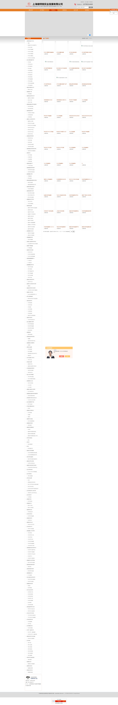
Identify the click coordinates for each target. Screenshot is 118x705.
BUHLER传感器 (31, 197)
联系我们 (91, 1)
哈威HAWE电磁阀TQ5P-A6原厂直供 (48, 195)
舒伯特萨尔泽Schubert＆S (32, 397)
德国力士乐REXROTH (31, 119)
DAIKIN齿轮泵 (30, 596)
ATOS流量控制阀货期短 (74, 68)
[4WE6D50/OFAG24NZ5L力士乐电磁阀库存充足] (74, 109)
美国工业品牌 (29, 347)
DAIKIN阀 (29, 602)
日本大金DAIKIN (30, 589)
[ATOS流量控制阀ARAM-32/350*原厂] (61, 46)
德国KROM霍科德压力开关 (33, 435)
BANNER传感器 (31, 570)
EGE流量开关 (30, 448)
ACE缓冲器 (30, 157)
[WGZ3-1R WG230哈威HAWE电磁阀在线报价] (74, 173)
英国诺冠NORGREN (30, 336)
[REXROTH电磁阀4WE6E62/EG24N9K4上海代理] (74, 94)
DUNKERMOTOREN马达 (32, 467)
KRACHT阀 (30, 102)
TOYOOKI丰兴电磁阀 (32, 617)
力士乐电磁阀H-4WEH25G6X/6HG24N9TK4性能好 (62, 163)
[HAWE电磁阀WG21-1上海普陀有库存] (87, 173)
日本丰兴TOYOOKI (30, 613)
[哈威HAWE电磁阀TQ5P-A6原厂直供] (49, 189)
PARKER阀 (30, 140)
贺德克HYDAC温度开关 (32, 45)
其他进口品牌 (29, 361)
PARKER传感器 (31, 144)
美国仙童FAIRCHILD (31, 606)
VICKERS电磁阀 (31, 541)
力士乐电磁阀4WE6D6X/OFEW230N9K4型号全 (74, 131)
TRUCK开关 (30, 201)
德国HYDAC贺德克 (31, 226)
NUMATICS (30, 556)
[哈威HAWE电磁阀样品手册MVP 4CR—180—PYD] (74, 205)
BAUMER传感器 (31, 328)
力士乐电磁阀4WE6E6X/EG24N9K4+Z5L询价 (62, 115)
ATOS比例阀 (30, 81)
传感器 (29, 414)
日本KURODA (29, 513)
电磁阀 (29, 338)
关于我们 (42, 10)
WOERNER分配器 (31, 169)
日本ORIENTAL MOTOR (31, 490)
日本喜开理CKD (30, 619)
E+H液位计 (30, 260)
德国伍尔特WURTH (30, 279)
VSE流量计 (30, 93)
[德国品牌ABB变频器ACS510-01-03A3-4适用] (74, 78)
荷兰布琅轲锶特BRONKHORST (30, 296)
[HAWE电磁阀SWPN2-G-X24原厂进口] (74, 189)
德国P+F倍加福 (30, 220)
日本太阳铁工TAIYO (30, 357)
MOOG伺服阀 (30, 239)
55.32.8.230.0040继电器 (32, 471)
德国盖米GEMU (30, 423)
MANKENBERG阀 (31, 395)
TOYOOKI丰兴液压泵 (32, 615)
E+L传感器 (30, 575)
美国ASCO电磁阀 (31, 233)
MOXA (29, 408)
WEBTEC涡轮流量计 (31, 657)
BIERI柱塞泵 (30, 334)
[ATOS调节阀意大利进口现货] (87, 46)
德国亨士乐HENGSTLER (31, 283)
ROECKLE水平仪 (31, 524)
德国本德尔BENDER (31, 564)
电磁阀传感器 (30, 672)
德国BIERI (29, 332)
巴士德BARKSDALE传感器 (33, 243)
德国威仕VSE (29, 91)
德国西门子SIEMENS (32, 214)
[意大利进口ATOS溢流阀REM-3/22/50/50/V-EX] (61, 62)
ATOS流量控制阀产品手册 (62, 84)
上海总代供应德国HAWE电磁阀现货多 (61, 211)
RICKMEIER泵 (30, 108)
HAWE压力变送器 (31, 112)
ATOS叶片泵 (30, 72)
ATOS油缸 (30, 68)
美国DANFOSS (30, 670)
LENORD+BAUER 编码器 (32, 290)
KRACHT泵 (30, 100)
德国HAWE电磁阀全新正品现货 (86, 227)
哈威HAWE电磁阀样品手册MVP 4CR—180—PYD (74, 211)
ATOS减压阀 (30, 85)
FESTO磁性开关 (31, 271)
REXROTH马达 (30, 131)
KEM (29, 480)
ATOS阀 (29, 62)
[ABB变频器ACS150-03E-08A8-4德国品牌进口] (49, 94)
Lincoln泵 (29, 385)
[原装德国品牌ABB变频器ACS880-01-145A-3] (87, 78)
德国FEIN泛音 (29, 509)
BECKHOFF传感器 (31, 562)
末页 (65, 231)
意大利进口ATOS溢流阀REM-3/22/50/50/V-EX (62, 68)
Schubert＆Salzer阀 (31, 399)
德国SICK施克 (30, 218)
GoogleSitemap (77, 693)
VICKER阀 (30, 532)
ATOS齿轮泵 (30, 66)
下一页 (62, 231)
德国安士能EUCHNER (31, 389)
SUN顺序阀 (30, 311)
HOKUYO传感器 (31, 528)
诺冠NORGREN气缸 (31, 340)
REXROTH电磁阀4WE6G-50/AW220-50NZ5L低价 (86, 131)
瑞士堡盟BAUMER (30, 321)
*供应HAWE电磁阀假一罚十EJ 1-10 (61, 227)
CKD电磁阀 (30, 621)
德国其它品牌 (30, 209)
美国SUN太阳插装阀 (31, 315)
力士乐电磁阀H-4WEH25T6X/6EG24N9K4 (74, 163)
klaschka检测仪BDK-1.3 (32, 294)
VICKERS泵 (30, 537)
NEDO (28, 442)
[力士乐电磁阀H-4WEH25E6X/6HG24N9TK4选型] (87, 141)
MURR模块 (30, 587)
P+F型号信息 (30, 165)
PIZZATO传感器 (31, 581)
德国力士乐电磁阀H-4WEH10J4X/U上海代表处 (49, 179)
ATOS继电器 (30, 70)
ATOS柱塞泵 (30, 76)
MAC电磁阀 (30, 351)
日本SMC (28, 640)
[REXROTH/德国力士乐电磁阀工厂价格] (61, 125)
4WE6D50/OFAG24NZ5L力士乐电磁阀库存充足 (74, 115)
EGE (28, 446)
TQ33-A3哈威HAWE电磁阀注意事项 (61, 195)
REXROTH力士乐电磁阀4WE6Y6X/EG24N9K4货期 (48, 131)
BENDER (29, 566)
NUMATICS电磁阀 (31, 551)
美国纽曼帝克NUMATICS (32, 353)
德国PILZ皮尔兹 (31, 216)
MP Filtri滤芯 (30, 404)
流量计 (29, 416)
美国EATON (29, 499)
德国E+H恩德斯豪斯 (31, 222)
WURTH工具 (30, 281)
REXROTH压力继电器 (32, 125)
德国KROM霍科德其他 (32, 431)
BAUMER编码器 (31, 323)
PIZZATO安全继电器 (31, 579)
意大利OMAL (29, 473)
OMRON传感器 (30, 370)
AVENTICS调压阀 (31, 638)
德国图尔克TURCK (30, 199)
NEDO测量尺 (30, 444)
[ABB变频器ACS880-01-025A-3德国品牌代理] (61, 94)
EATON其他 (30, 501)
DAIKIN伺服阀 (30, 600)
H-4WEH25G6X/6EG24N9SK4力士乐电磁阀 (87, 163)
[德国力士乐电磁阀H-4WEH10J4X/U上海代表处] (49, 173)
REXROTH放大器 (31, 127)
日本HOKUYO (29, 526)
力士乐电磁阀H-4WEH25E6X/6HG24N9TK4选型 (87, 147)
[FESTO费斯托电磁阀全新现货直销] (49, 46)
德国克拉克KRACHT (30, 95)
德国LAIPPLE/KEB (30, 461)
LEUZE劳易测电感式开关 (32, 454)
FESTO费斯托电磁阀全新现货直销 (49, 52)
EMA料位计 (30, 520)
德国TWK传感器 (31, 228)
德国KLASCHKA (30, 292)
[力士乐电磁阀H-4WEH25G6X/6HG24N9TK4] (49, 157)
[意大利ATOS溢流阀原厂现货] (87, 62)
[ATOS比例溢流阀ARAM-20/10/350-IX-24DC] (74, 46)
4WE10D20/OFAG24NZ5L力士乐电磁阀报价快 (87, 115)
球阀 (28, 43)
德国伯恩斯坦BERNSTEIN (32, 180)
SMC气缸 (29, 642)
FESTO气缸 (30, 277)
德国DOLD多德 (30, 418)
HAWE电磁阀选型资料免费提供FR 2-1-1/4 (86, 211)
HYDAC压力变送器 (31, 57)
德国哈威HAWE (30, 110)
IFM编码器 (30, 176)
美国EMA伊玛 (29, 518)
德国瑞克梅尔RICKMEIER (31, 104)
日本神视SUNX (30, 625)
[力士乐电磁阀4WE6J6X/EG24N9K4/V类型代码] (87, 94)
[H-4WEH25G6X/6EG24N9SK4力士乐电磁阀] (87, 157)
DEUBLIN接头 (29, 437)
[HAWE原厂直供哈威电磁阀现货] (49, 205)
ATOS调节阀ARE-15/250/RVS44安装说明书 (49, 84)
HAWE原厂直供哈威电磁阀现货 (48, 211)
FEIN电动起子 (30, 511)
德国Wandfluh (29, 665)
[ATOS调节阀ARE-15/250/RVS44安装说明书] (49, 78)
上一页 (59, 231)
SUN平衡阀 (30, 309)
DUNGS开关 (30, 252)
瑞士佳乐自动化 (31, 486)
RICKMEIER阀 (30, 106)
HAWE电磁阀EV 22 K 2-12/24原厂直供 (49, 227)
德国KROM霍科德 (30, 427)
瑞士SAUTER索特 (30, 374)
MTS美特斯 (30, 349)
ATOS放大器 (30, 64)
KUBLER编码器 (31, 188)
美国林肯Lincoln (30, 380)
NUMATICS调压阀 (31, 558)
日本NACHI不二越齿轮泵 (32, 634)
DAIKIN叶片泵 (30, 598)
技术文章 (76, 10)
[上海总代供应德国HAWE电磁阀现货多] (61, 205)
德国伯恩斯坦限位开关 (32, 184)
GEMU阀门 (30, 425)
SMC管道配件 (30, 653)
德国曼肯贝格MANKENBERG (32, 393)
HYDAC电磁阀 (30, 49)
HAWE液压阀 (30, 114)
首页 (87, 38)
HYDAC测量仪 (30, 55)
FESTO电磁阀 (30, 273)
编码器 (29, 285)
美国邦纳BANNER (30, 568)
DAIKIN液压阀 (30, 604)
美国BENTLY (29, 503)
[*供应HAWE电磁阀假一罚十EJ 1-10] (61, 220)
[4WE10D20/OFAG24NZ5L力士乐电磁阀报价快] (87, 109)
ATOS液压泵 (30, 74)
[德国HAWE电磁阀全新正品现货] (87, 220)
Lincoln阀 (29, 387)
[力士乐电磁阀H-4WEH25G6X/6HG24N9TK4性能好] (61, 157)
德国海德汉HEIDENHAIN (31, 148)
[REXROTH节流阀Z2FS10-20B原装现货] (49, 141)
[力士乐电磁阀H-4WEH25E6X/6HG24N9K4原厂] (74, 141)
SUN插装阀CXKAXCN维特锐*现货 (61, 179)
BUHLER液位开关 (31, 195)
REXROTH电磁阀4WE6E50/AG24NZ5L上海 (48, 115)
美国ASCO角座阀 (31, 235)
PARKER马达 (30, 138)
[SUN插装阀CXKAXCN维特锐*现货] (61, 173)
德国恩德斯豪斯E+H (30, 258)
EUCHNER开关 (31, 391)
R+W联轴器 (30, 247)
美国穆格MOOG (30, 237)
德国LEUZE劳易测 (30, 450)
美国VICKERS (29, 317)
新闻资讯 (65, 10)
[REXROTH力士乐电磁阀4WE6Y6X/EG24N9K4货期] (49, 125)
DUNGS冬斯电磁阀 (31, 256)
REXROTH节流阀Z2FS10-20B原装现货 (48, 147)
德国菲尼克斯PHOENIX (32, 366)
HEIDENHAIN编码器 (31, 150)
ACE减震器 (30, 159)
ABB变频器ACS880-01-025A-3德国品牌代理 (62, 100)
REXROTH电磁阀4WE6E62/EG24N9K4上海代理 (74, 100)
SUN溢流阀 (30, 313)
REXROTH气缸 (30, 129)
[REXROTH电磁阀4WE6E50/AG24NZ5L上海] (49, 109)
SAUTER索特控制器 (31, 378)
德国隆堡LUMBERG (30, 342)
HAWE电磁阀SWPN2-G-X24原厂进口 (73, 195)
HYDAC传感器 (30, 51)
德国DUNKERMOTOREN (31, 465)
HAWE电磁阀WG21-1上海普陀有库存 (87, 179)
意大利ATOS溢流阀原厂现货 (87, 68)
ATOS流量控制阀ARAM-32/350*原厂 (61, 52)
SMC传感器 (30, 646)
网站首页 (31, 10)
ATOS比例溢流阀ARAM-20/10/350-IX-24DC (73, 52)
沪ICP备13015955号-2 (69, 693)
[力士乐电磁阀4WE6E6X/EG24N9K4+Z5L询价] (61, 109)
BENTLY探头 (30, 505)
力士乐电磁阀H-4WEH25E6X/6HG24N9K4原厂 (74, 147)
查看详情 (46, 69)
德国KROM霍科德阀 (31, 433)
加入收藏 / (87, 1)
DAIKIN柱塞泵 (30, 594)
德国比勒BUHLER (30, 190)
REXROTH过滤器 (31, 123)
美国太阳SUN (29, 300)
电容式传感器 (30, 182)
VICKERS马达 (30, 539)
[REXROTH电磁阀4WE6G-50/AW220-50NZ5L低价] (87, 125)
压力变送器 (30, 412)
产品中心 (53, 10)
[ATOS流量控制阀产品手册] (61, 78)
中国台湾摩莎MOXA (30, 406)
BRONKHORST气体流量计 (33, 298)
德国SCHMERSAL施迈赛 (32, 207)
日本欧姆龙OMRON (30, 368)
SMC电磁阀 (30, 655)
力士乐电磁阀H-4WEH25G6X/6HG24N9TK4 (49, 163)
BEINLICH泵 (30, 89)
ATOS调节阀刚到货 (48, 68)
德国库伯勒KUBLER (30, 186)
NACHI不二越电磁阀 (31, 632)
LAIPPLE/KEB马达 (31, 463)
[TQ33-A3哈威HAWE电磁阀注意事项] (61, 189)
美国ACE (28, 152)
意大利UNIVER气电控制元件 (33, 488)
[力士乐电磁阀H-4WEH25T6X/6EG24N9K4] (74, 157)
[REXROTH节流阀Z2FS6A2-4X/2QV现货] (61, 141)
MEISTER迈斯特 (30, 456)
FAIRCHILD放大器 (31, 608)
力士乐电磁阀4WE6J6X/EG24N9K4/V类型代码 (87, 100)
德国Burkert (29, 661)
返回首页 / (83, 1)
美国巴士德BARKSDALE (31, 241)
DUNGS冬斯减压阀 (31, 254)
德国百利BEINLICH (30, 87)
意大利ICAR (29, 494)
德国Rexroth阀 (30, 121)
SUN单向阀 (30, 304)
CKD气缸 (29, 623)
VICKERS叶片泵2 (31, 545)
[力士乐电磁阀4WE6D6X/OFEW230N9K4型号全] (74, 125)
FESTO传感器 (30, 275)
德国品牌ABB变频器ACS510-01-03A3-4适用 (74, 84)
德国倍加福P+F (30, 163)
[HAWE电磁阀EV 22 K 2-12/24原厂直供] (49, 220)
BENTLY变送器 (30, 507)
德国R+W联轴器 (30, 245)
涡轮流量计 (30, 659)
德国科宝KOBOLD (30, 410)
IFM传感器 (30, 178)
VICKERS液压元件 (31, 319)
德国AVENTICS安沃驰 (31, 636)
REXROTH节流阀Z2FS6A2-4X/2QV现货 (61, 147)
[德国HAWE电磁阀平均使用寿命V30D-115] (74, 220)
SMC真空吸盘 (30, 651)
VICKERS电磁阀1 (31, 543)
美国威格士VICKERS (31, 530)
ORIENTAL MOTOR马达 (32, 492)
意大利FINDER (30, 469)
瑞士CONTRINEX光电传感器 (33, 484)
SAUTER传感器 (31, 376)
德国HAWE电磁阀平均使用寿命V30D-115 (74, 227)
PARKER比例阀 (31, 146)
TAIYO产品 (30, 359)
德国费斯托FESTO (30, 264)
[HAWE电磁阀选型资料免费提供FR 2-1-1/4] (87, 205)
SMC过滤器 (30, 644)
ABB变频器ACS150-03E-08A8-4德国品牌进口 (49, 100)
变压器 (29, 585)
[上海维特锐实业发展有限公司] (44, 3)
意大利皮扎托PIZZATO (31, 577)
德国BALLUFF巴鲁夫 (32, 224)
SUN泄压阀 (30, 302)
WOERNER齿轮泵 (31, 171)
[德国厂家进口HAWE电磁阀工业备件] (87, 189)
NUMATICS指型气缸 (31, 549)
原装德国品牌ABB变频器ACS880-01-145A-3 (86, 84)
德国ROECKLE (30, 522)
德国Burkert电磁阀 (31, 663)
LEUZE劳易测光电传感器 (32, 452)
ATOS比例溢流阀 (31, 83)
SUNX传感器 (30, 627)
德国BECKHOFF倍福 (31, 560)
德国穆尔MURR (30, 583)
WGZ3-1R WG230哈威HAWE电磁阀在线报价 (74, 179)
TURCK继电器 (30, 203)
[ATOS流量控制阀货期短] (74, 62)
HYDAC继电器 (30, 53)
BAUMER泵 (30, 330)
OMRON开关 (30, 372)
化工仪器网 (59, 699)
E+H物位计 (30, 262)
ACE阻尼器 (30, 161)
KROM (29, 429)
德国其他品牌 (29, 205)
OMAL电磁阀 (30, 475)
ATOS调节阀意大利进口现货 (87, 52)
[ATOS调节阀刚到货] (49, 62)
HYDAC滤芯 (30, 47)
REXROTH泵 (30, 133)
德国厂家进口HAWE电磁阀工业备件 (86, 195)
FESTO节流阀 (30, 266)
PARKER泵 (30, 142)
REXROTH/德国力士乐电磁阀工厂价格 (61, 131)
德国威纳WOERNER (31, 167)
